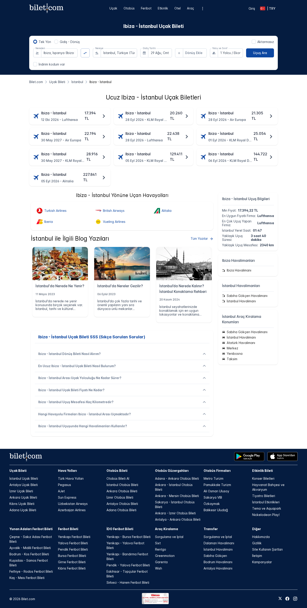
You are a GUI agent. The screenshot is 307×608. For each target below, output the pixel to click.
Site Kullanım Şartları (267, 549)
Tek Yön (45, 42)
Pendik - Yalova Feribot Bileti (128, 565)
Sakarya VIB (213, 497)
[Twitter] (280, 599)
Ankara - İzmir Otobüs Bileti (175, 513)
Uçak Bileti (18, 470)
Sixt (158, 543)
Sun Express (67, 497)
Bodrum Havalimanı (218, 562)
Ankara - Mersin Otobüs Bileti (177, 496)
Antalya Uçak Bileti (23, 485)
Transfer (211, 529)
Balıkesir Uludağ (216, 510)
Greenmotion (165, 556)
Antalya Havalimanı (218, 568)
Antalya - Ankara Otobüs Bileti (177, 519)
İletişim (257, 556)
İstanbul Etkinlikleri (266, 502)
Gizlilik (257, 543)
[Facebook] (287, 598)
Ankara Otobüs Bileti (122, 491)
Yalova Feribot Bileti (73, 543)
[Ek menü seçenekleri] (203, 8)
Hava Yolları (67, 470)
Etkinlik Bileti (262, 470)
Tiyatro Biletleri (263, 496)
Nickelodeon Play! (266, 515)
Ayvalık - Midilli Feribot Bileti (30, 548)
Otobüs (129, 8)
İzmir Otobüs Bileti (120, 497)
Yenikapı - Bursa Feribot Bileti (129, 537)
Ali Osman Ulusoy (216, 491)
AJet (61, 491)
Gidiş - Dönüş (70, 42)
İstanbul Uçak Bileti (23, 478)
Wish (158, 568)
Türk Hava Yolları (71, 478)
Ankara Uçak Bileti (23, 497)
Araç (190, 8)
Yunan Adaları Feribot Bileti (31, 529)
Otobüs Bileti (117, 470)
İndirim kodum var (52, 64)
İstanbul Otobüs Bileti (122, 485)
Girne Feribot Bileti (72, 562)
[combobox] (59, 52)
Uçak (113, 8)
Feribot (146, 8)
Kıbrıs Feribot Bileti (72, 568)
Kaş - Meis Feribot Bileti (26, 578)
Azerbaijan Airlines (72, 510)
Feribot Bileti (68, 529)
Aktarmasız (265, 42)
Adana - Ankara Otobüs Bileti (177, 478)
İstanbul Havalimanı (218, 549)
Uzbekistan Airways (73, 504)
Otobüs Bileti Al (118, 478)
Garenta (161, 562)
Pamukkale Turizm (217, 485)
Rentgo (160, 549)
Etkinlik (163, 8)
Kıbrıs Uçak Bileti (21, 504)
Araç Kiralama (166, 529)
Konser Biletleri (263, 478)
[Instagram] (295, 598)
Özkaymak (212, 504)
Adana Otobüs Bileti (121, 510)
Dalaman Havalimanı (219, 543)
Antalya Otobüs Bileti (122, 504)
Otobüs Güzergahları (172, 470)
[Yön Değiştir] (85, 53)
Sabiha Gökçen (215, 556)
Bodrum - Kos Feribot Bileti (29, 554)
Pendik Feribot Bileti (73, 549)
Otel (177, 8)
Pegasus (64, 485)
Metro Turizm (213, 478)
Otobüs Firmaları (217, 470)
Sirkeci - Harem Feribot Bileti (128, 582)
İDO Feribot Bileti (120, 529)
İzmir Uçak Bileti (21, 491)
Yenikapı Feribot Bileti (74, 537)
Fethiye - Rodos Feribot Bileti (31, 571)
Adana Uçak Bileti (22, 510)
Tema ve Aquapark (266, 508)
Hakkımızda (261, 537)
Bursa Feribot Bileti (72, 556)
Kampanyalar (262, 562)
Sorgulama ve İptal (169, 537)
